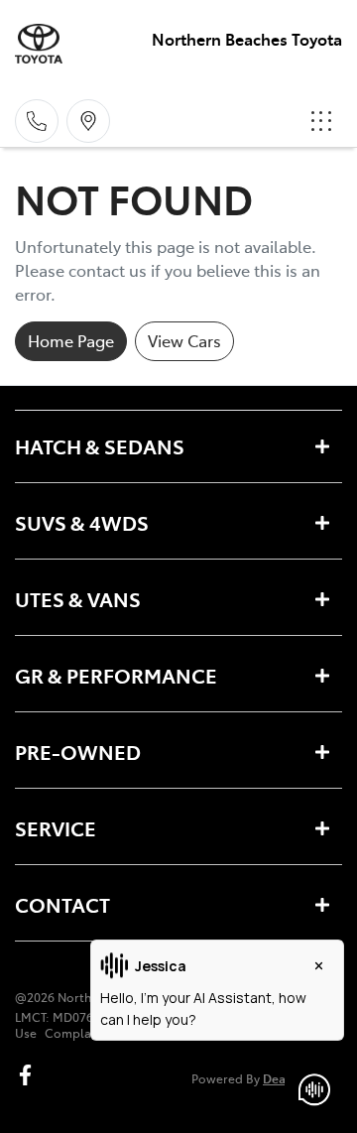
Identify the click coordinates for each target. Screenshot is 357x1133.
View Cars (184, 340)
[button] (321, 121)
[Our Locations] (88, 121)
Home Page (71, 340)
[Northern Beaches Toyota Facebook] (29, 1075)
